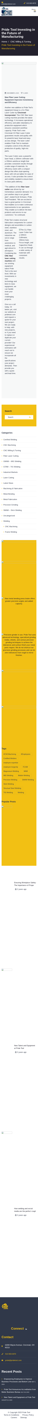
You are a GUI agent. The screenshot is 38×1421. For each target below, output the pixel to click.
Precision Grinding (10, 505)
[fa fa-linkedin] (26, 1329)
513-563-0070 (10, 1354)
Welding (6, 521)
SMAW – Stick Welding (12, 510)
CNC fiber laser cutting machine (10, 258)
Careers (14, 1417)
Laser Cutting (8, 478)
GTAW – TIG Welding (11, 467)
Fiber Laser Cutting (10, 456)
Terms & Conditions (11, 1415)
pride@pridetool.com (13, 1360)
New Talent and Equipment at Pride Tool (19, 1397)
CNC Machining (9, 445)
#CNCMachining (9, 754)
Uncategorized (9, 516)
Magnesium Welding (11, 771)
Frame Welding (11, 532)
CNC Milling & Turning (20, 41)
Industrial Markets (10, 472)
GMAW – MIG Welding (12, 461)
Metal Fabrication (10, 499)
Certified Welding (10, 440)
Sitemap (23, 1417)
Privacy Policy (28, 1415)
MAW (26, 771)
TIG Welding (8, 792)
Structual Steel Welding (12, 788)
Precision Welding (10, 780)
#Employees (25, 754)
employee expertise (10, 763)
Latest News (8, 483)
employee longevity (10, 767)
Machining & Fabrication (12, 489)
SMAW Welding (28, 780)
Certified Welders (9, 758)
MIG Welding (8, 775)
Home (4, 41)
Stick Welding (8, 784)
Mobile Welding (24, 775)
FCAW (25, 767)
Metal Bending (9, 494)
